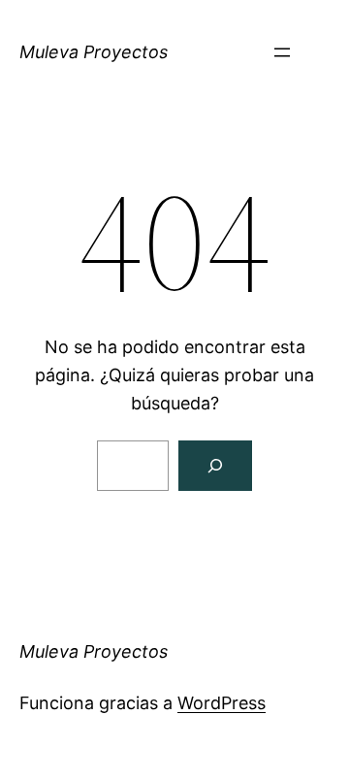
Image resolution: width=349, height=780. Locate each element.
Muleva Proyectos (93, 52)
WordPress (221, 703)
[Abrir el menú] (282, 52)
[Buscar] (215, 465)
